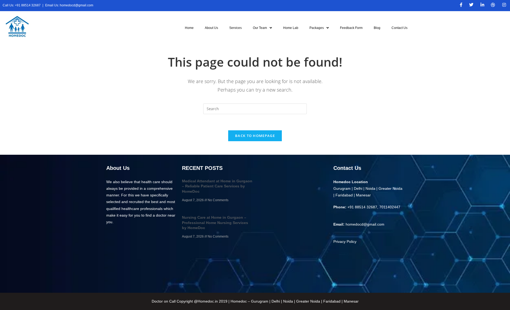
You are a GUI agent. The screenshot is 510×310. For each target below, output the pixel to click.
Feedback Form (351, 28)
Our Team (260, 28)
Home (189, 28)
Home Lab (290, 28)
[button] (262, 27)
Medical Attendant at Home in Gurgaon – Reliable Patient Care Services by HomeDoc (217, 186)
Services (235, 28)
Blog (377, 28)
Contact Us (399, 28)
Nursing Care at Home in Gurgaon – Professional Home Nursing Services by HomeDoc (215, 222)
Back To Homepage (255, 135)
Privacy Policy (344, 241)
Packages (316, 28)
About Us (211, 28)
